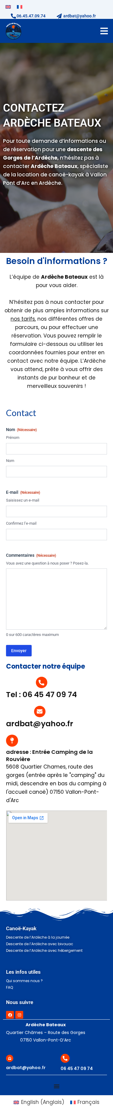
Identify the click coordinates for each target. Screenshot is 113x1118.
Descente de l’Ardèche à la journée (37, 937)
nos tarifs (23, 318)
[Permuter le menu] (104, 31)
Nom (10, 460)
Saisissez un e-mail (22, 500)
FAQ (9, 987)
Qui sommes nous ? (24, 980)
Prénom (12, 437)
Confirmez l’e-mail (21, 523)
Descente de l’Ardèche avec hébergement (44, 950)
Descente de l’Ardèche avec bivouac (39, 943)
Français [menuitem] (88, 1102)
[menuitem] (8, 7)
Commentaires (31, 555)
